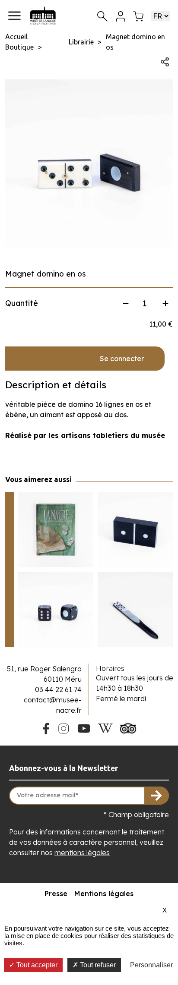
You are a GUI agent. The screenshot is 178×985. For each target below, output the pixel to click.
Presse (55, 893)
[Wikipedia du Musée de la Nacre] (105, 727)
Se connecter (122, 358)
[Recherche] (102, 16)
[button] (14, 15)
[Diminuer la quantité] (125, 303)
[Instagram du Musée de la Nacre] (63, 727)
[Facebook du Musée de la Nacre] (46, 727)
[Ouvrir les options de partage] (164, 61)
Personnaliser (151, 965)
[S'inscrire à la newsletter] (156, 796)
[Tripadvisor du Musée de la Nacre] (128, 727)
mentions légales (82, 852)
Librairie (81, 42)
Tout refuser (97, 965)
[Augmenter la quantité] (165, 303)
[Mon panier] (138, 15)
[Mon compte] (120, 15)
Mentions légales (104, 893)
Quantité (21, 303)
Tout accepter (36, 965)
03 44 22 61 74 (58, 689)
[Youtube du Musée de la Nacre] (84, 727)
